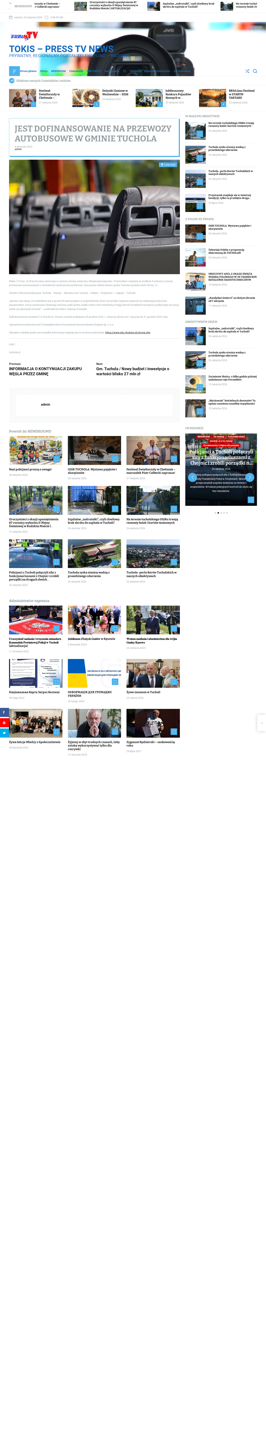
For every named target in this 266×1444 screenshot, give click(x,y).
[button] (192, 477)
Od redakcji (219, 436)
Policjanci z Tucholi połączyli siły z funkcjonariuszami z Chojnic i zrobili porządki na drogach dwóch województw (34, 578)
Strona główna (28, 71)
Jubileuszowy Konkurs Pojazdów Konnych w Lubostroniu (178, 96)
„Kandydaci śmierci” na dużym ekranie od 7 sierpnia (231, 299)
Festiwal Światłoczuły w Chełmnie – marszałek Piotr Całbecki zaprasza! (52, 97)
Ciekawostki (76, 71)
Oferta (44, 71)
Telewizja (135, 71)
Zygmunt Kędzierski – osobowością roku (150, 744)
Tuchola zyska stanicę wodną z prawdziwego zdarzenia (89, 574)
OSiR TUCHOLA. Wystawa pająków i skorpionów (229, 227)
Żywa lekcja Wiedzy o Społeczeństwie (34, 742)
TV (124, 71)
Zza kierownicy (182, 71)
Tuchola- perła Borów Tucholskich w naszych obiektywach (151, 574)
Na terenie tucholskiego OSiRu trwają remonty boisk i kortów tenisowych (179, 5)
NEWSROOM (58, 71)
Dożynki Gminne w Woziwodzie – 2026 (115, 92)
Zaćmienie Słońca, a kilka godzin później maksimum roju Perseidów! (232, 378)
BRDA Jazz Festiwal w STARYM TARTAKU (242, 94)
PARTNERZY (94, 71)
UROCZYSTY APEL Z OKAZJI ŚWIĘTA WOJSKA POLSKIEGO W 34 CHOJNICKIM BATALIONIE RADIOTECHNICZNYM (232, 277)
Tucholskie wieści (236, 436)
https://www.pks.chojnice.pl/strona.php (127, 332)
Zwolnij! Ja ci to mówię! (221, 441)
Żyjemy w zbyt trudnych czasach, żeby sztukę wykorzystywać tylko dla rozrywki (94, 746)
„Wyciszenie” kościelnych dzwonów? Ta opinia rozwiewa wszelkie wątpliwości (232, 402)
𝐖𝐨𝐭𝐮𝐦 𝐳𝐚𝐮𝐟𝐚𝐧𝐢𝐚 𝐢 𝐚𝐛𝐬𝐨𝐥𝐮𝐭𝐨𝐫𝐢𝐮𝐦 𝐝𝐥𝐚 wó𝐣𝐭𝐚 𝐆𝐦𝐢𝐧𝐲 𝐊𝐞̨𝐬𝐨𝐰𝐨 (151, 640)
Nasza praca (112, 71)
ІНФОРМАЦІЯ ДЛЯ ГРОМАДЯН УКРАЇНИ (90, 694)
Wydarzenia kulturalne (157, 71)
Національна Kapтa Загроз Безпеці (34, 692)
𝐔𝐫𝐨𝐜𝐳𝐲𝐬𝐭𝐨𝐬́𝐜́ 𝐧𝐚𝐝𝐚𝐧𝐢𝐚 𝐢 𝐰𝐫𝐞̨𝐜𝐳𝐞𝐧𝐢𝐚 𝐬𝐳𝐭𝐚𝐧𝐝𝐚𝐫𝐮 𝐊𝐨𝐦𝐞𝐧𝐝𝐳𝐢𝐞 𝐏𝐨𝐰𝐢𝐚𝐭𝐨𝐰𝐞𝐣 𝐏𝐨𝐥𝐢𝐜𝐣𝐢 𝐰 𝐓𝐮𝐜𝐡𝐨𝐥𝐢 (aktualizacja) (35, 642)
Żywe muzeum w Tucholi (143, 692)
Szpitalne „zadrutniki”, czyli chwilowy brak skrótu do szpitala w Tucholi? (109, 5)
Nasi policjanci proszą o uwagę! (30, 469)
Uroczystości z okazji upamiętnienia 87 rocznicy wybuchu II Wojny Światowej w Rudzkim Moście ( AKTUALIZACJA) (33, 524)
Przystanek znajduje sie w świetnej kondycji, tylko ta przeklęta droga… (229, 197)
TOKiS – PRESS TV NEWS (61, 49)
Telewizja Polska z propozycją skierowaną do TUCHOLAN (226, 251)
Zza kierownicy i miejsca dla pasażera (221, 445)
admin (18, 149)
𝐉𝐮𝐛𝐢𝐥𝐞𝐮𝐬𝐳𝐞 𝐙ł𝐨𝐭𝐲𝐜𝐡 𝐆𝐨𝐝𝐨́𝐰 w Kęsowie (91, 639)
